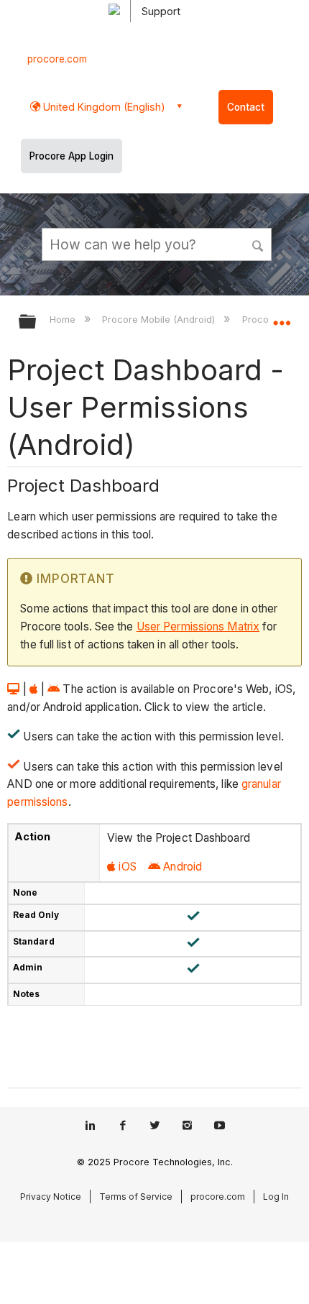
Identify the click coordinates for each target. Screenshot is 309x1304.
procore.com (57, 59)
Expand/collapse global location (281, 317)
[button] (258, 243)
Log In (276, 1196)
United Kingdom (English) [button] (102, 107)
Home (64, 319)
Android (182, 866)
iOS (127, 866)
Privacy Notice (50, 1196)
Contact (245, 107)
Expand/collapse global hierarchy (36, 322)
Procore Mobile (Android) (160, 319)
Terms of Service (135, 1196)
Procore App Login (71, 156)
